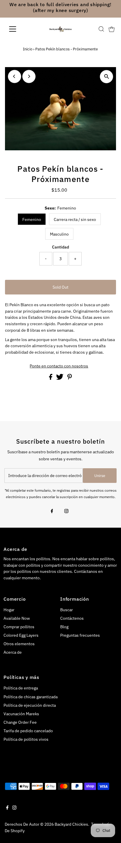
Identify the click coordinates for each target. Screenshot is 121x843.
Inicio (27, 49)
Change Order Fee (20, 722)
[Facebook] (52, 512)
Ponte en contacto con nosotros (59, 366)
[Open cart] (112, 29)
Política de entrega (21, 688)
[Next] (29, 76)
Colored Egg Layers (21, 635)
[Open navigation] (18, 29)
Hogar (9, 609)
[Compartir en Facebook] (51, 378)
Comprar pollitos (19, 626)
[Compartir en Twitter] (60, 378)
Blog (64, 626)
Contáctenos (72, 618)
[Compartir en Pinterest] (69, 378)
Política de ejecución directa (30, 705)
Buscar (66, 609)
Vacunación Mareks (21, 713)
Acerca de (13, 652)
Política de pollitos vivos (26, 739)
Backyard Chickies (71, 824)
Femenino (31, 219)
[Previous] (14, 76)
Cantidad (60, 247)
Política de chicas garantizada (31, 696)
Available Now (17, 618)
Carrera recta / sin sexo (75, 219)
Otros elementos (19, 643)
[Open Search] (101, 29)
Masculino (59, 234)
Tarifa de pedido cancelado (28, 730)
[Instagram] (66, 512)
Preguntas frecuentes (80, 635)
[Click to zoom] (106, 76)
